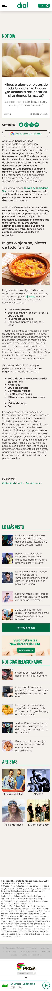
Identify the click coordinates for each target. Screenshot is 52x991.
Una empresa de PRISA (26, 966)
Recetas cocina (34, 483)
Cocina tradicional (12, 483)
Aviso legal (45, 948)
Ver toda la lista (26, 627)
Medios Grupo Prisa (26, 973)
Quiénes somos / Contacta (13, 948)
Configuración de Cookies (31, 955)
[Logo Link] (22, 5)
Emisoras (32, 948)
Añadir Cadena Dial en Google (28, 134)
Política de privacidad (29, 951)
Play (46, 985)
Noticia (8, 36)
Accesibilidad (11, 951)
